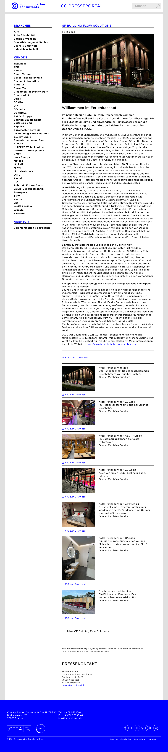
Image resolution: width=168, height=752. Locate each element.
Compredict (21, 95)
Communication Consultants (32, 227)
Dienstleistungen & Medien (31, 42)
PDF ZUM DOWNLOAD (77, 357)
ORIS (17, 174)
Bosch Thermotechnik (28, 77)
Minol (17, 167)
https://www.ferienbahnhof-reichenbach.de (111, 344)
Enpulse (19, 126)
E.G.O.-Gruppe (23, 116)
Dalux (17, 98)
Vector (18, 199)
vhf (16, 202)
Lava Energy (22, 157)
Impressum (153, 739)
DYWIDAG (20, 112)
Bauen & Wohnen (25, 38)
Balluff (18, 70)
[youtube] (133, 728)
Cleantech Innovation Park (31, 91)
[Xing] (157, 728)
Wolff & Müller (23, 206)
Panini (18, 178)
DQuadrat (20, 109)
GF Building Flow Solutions (31, 133)
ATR (16, 67)
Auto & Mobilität (24, 35)
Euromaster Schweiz (27, 130)
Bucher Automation (26, 81)
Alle (16, 31)
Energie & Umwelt (25, 45)
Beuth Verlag (22, 74)
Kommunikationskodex (120, 739)
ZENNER (19, 213)
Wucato (19, 210)
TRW (17, 195)
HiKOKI (18, 143)
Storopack (20, 192)
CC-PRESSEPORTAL (82, 6)
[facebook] (125, 728)
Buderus (19, 84)
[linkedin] (141, 728)
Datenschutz (139, 739)
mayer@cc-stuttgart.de (73, 685)
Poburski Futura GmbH (29, 185)
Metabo (18, 160)
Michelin (19, 164)
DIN (16, 105)
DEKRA (18, 102)
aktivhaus (20, 63)
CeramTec (20, 88)
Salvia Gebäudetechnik (29, 188)
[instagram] (149, 728)
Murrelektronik (23, 171)
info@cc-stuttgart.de (70, 718)
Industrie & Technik (26, 49)
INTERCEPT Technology (29, 147)
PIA (16, 181)
